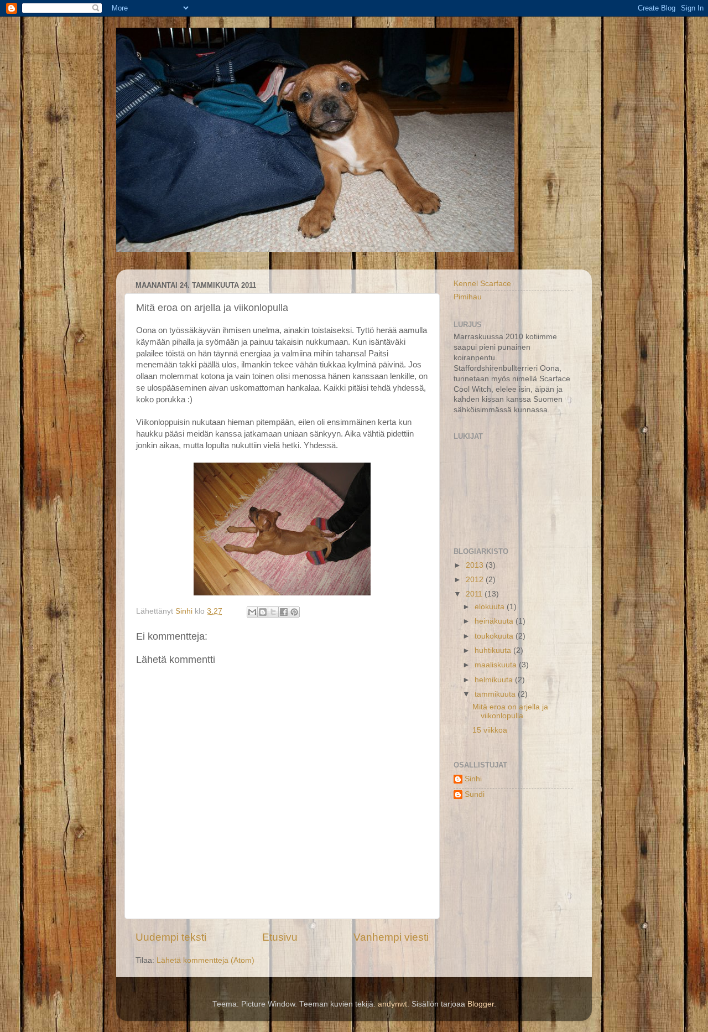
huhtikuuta (494, 650)
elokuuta (491, 607)
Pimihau (468, 297)
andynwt (392, 1004)
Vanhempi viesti (391, 937)
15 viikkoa (489, 730)
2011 (475, 594)
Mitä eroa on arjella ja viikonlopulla (510, 711)
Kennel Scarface (482, 283)
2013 (476, 565)
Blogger (480, 1004)
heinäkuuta (495, 621)
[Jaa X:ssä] (273, 612)
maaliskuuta (497, 665)
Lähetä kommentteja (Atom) (205, 960)
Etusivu (280, 937)
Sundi (475, 794)
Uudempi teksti (171, 937)
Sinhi (473, 779)
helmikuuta (495, 680)
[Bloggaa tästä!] (262, 612)
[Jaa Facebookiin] (283, 612)
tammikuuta (496, 694)
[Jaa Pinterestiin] (294, 612)
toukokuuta (495, 636)
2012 (476, 579)
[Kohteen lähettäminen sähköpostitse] (252, 612)
